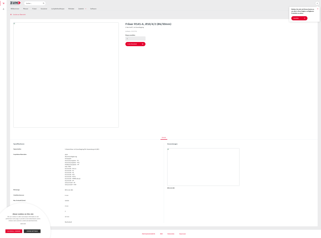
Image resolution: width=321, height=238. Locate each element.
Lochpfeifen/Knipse (57, 9)
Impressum (182, 234)
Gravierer (44, 9)
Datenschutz (171, 234)
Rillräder (71, 9)
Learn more (23, 223)
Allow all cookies (13, 231)
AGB (161, 234)
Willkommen (15, 9)
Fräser (34, 9)
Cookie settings (32, 231)
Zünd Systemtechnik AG (148, 234)
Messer (25, 9)
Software (93, 9)
